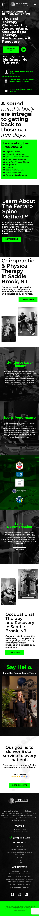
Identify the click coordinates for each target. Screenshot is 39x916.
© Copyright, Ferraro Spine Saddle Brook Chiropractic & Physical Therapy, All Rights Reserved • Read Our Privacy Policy (20, 907)
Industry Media (16, 908)
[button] (35, 4)
